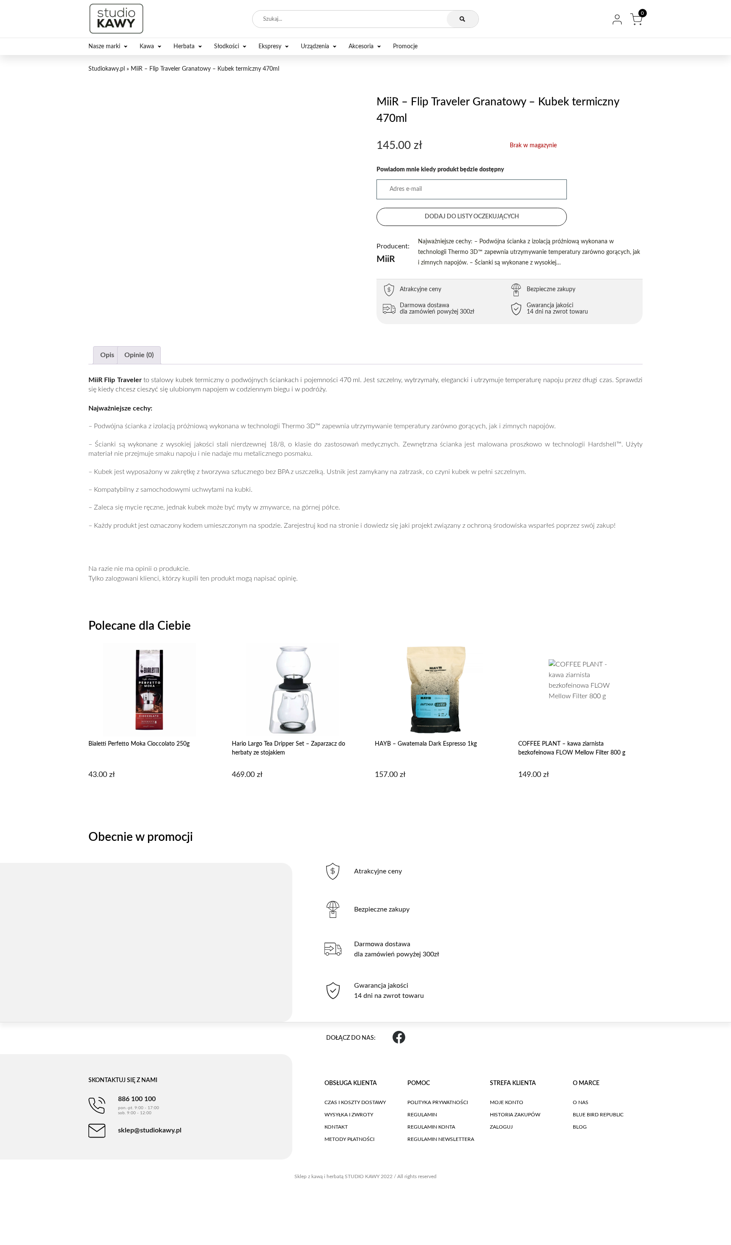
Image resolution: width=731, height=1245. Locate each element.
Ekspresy (269, 47)
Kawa (147, 47)
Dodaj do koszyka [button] (149, 796)
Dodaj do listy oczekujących (472, 217)
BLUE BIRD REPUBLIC (598, 1114)
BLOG (580, 1126)
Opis (107, 355)
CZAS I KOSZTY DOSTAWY (355, 1102)
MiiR (392, 253)
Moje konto (506, 1102)
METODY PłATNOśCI (349, 1139)
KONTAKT (336, 1126)
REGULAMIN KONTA (431, 1126)
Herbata (184, 47)
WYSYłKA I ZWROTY (348, 1114)
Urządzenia (315, 47)
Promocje (405, 47)
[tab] (107, 355)
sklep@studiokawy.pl (149, 1130)
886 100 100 (138, 1105)
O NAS (580, 1102)
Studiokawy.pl (106, 69)
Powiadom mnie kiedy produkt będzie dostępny (440, 170)
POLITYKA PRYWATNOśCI (437, 1102)
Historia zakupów (515, 1114)
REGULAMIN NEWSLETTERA (440, 1139)
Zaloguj (501, 1126)
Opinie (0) (139, 355)
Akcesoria (361, 47)
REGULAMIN (422, 1114)
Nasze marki (104, 47)
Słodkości (226, 47)
